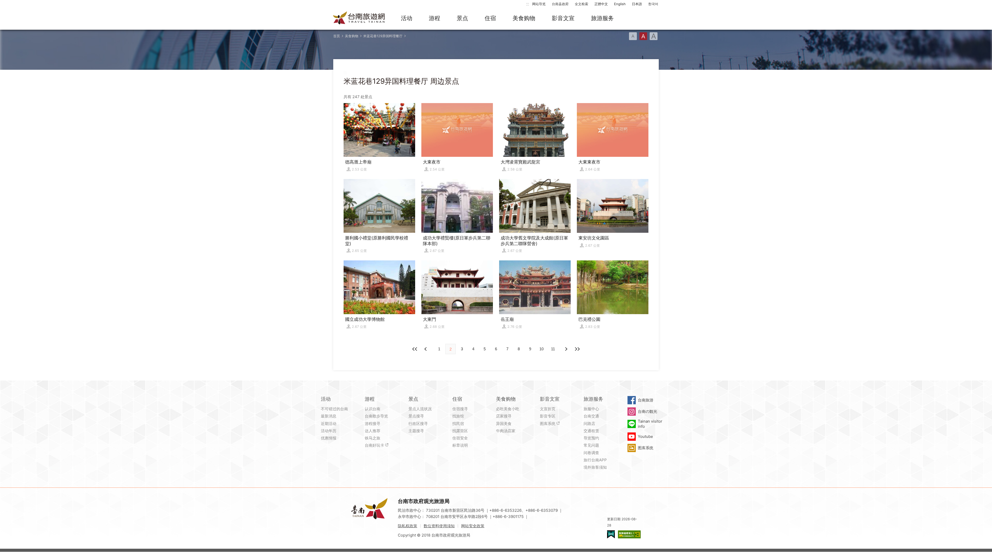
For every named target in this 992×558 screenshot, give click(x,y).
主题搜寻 (416, 430)
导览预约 (591, 438)
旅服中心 (591, 408)
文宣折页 (547, 408)
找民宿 (458, 423)
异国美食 (504, 423)
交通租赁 (591, 430)
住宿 (490, 18)
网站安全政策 (472, 525)
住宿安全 (460, 438)
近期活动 (328, 423)
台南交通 (591, 416)
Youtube (645, 436)
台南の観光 (647, 411)
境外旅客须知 (595, 467)
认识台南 (372, 408)
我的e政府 (611, 534)
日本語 (637, 4)
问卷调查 (591, 452)
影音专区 (547, 416)
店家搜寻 (504, 416)
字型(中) (643, 36)
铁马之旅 (372, 438)
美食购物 (524, 18)
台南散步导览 (376, 416)
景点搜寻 (416, 416)
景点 (462, 18)
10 (541, 349)
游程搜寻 (372, 423)
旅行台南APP (595, 460)
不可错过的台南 (334, 408)
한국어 (653, 4)
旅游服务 (602, 18)
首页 (336, 36)
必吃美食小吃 (507, 408)
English (620, 4)
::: (527, 4)
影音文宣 (563, 18)
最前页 (415, 349)
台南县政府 (560, 4)
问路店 (589, 423)
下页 (426, 349)
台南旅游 (645, 400)
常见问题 (591, 445)
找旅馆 (458, 416)
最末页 (577, 349)
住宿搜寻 (460, 408)
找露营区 (460, 430)
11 (553, 349)
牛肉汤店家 (505, 430)
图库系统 (547, 423)
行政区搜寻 (418, 423)
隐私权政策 (407, 525)
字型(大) (653, 36)
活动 (406, 18)
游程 (434, 18)
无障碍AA (629, 534)
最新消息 (328, 416)
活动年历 (328, 430)
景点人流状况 (420, 408)
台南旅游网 (359, 18)
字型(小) (633, 36)
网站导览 (539, 4)
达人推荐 (372, 430)
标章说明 (460, 445)
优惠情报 (328, 438)
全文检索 (581, 4)
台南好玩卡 (374, 445)
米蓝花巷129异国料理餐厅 (382, 36)
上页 (566, 349)
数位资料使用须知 (439, 525)
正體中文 (601, 4)
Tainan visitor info (650, 424)
